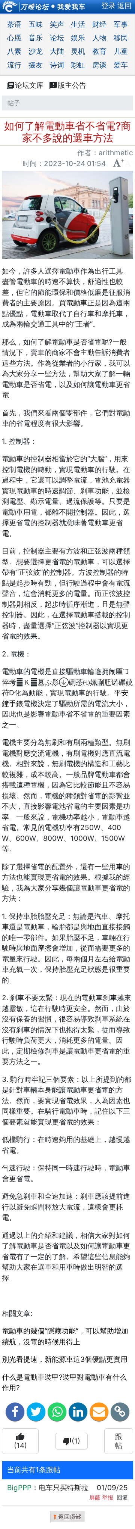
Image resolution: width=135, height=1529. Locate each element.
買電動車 (73, 303)
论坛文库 (25, 85)
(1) (71, 1441)
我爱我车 (71, 6)
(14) (20, 1441)
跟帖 (118, 1441)
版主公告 (67, 85)
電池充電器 (112, 480)
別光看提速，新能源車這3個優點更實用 (65, 1359)
